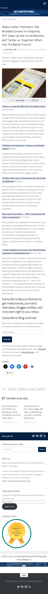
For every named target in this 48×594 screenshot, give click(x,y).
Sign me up (9, 506)
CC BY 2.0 (35, 100)
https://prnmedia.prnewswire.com (16, 481)
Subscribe (7, 339)
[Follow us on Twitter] (33, 436)
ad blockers (12, 389)
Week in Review (9, 19)
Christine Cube (10, 50)
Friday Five (22, 389)
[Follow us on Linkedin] (41, 436)
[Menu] (44, 3)
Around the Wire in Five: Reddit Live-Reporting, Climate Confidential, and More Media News (11, 412)
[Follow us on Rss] (44, 436)
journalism (32, 389)
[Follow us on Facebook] (37, 436)
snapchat (41, 389)
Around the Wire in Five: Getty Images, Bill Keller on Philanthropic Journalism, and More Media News (33, 412)
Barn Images (20, 100)
